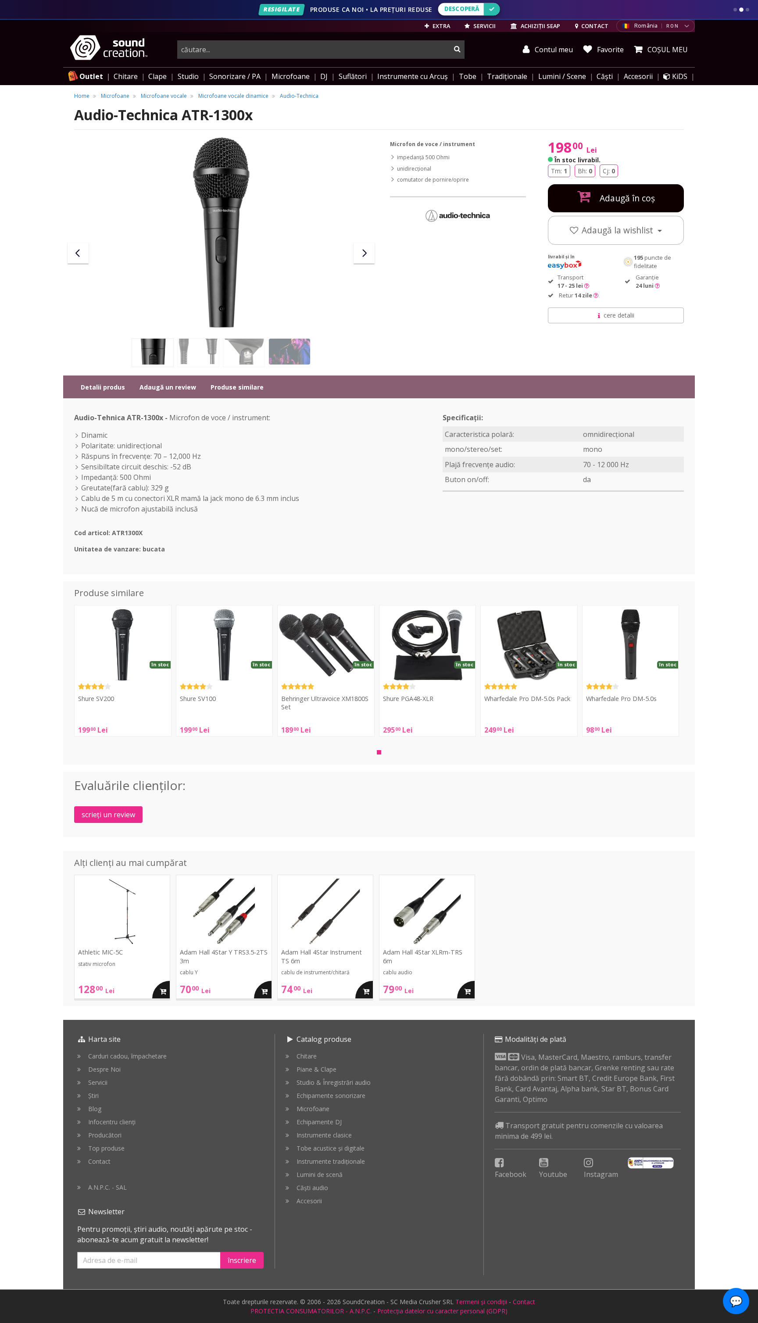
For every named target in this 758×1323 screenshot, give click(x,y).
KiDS (678, 76)
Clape (157, 76)
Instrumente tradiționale (331, 1161)
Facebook (510, 1174)
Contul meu (553, 49)
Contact (99, 1161)
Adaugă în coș (626, 198)
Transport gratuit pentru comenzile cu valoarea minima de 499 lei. (579, 1131)
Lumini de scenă (320, 1174)
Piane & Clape (316, 1069)
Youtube (553, 1174)
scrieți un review (108, 814)
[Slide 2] (741, 9)
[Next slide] (364, 253)
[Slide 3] (747, 9)
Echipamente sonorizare (331, 1095)
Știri (93, 1095)
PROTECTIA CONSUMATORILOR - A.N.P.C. (311, 1311)
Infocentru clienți (112, 1122)
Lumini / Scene (562, 76)
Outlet (91, 76)
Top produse (106, 1148)
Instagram (601, 1174)
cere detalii (619, 315)
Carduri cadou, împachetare (127, 1056)
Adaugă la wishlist (618, 230)
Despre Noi (104, 1069)
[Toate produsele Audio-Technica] (458, 215)
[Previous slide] (78, 253)
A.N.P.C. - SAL (107, 1187)
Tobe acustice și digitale (331, 1148)
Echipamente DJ (319, 1122)
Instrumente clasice (324, 1135)
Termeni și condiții (481, 1302)
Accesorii (638, 76)
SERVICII (484, 26)
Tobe (467, 76)
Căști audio (312, 1188)
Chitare (126, 76)
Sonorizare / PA (235, 76)
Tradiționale (507, 76)
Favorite (609, 49)
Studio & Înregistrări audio (334, 1082)
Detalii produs (103, 387)
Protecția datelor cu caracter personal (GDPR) (442, 1311)
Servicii (97, 1082)
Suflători (353, 76)
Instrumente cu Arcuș (412, 76)
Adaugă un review (167, 387)
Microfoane (291, 76)
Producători (105, 1135)
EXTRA (440, 26)
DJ (324, 76)
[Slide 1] (735, 9)
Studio (188, 76)
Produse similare (237, 387)
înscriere (242, 1260)
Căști (605, 76)
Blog (94, 1109)
